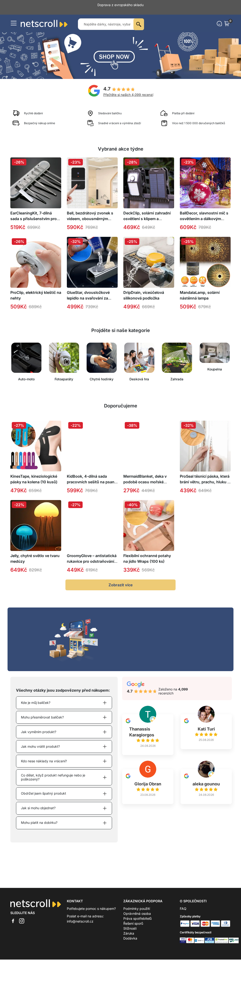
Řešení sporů (133, 918)
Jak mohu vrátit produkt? (40, 741)
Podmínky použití (136, 904)
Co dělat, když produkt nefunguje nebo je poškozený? (53, 772)
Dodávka (130, 933)
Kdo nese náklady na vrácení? (44, 756)
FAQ (183, 904)
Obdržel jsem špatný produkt (43, 788)
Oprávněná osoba (137, 909)
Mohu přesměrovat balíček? (42, 712)
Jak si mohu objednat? (38, 803)
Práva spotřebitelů (137, 913)
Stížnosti (130, 923)
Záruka (128, 928)
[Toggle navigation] (13, 18)
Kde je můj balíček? (35, 698)
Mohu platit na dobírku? (39, 818)
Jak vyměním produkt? (38, 727)
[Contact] (219, 18)
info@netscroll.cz (80, 916)
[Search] (138, 19)
